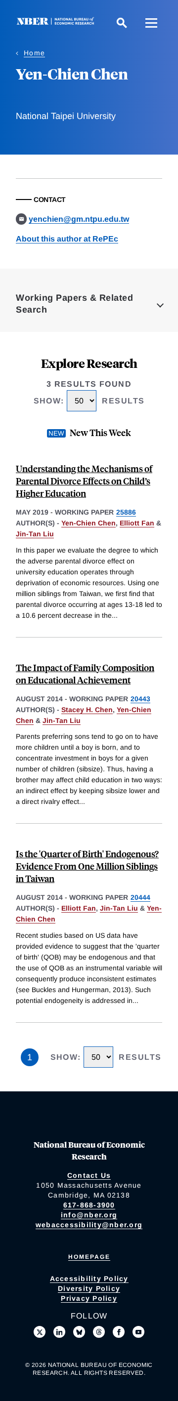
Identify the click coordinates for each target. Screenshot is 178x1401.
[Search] (122, 23)
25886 (126, 512)
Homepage (89, 1256)
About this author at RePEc (67, 239)
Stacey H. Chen (87, 710)
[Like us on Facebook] (119, 1332)
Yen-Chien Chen (88, 523)
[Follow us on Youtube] (138, 1332)
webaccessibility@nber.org (89, 1225)
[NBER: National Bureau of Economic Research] (57, 22)
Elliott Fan (137, 523)
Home (34, 53)
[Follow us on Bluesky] (79, 1332)
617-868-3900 (89, 1205)
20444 (140, 897)
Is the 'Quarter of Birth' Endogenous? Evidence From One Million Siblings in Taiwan (87, 865)
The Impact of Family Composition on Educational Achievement (85, 673)
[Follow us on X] (39, 1332)
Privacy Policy (89, 1298)
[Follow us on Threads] (99, 1332)
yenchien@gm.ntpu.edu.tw (79, 219)
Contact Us (89, 1175)
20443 (140, 699)
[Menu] (151, 23)
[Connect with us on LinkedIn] (59, 1332)
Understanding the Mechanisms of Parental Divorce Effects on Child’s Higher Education (84, 480)
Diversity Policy (89, 1288)
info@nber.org (89, 1215)
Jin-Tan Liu (35, 534)
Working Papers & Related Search (74, 304)
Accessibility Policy (89, 1278)
